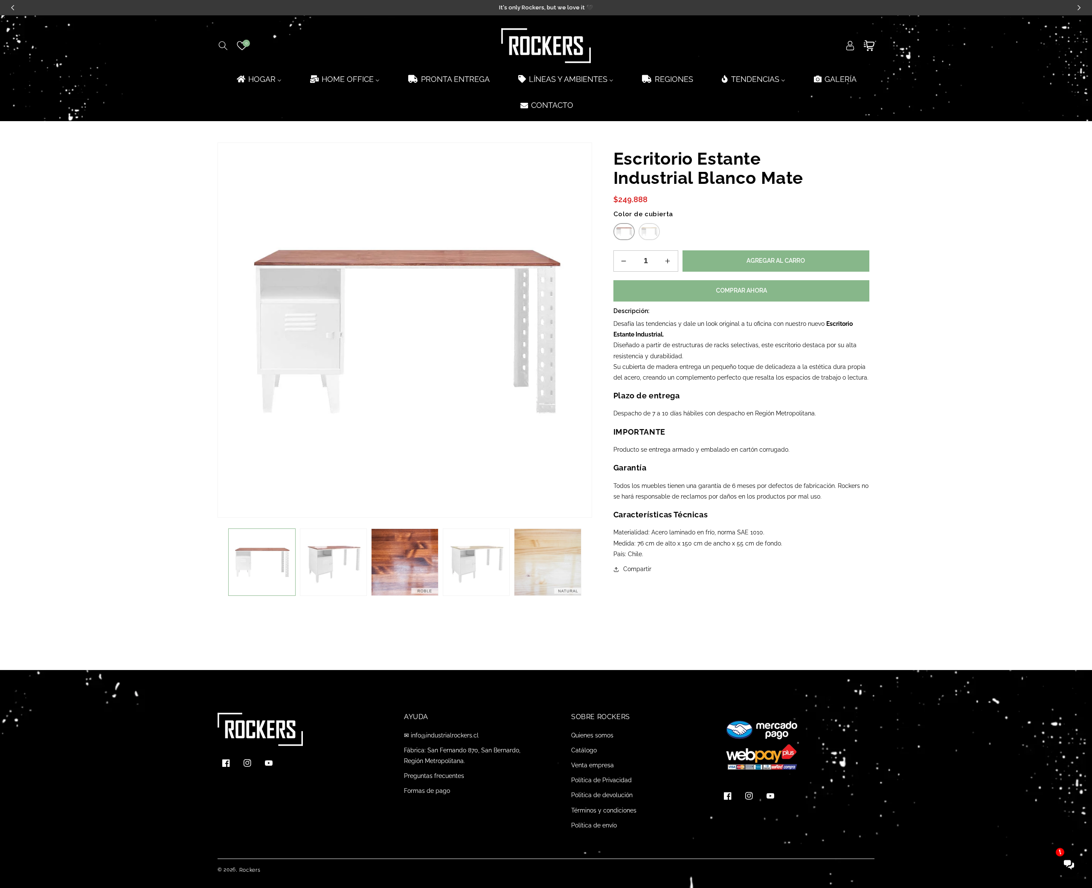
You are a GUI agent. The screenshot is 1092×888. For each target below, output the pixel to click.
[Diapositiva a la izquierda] (230, 562)
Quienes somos (592, 735)
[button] (223, 45)
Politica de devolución (602, 795)
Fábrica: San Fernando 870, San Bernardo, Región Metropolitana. (462, 755)
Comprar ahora (741, 290)
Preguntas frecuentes (434, 775)
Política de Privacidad (601, 780)
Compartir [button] (637, 569)
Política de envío (594, 825)
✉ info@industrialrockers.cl (441, 735)
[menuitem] (258, 79)
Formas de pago (427, 790)
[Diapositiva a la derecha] (579, 562)
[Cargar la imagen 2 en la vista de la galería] (333, 562)
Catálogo (584, 750)
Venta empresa (592, 765)
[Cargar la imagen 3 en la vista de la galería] (405, 562)
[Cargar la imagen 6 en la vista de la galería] (547, 562)
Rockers (250, 870)
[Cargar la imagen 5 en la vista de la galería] (476, 562)
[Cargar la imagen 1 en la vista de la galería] (262, 562)
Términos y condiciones (603, 810)
